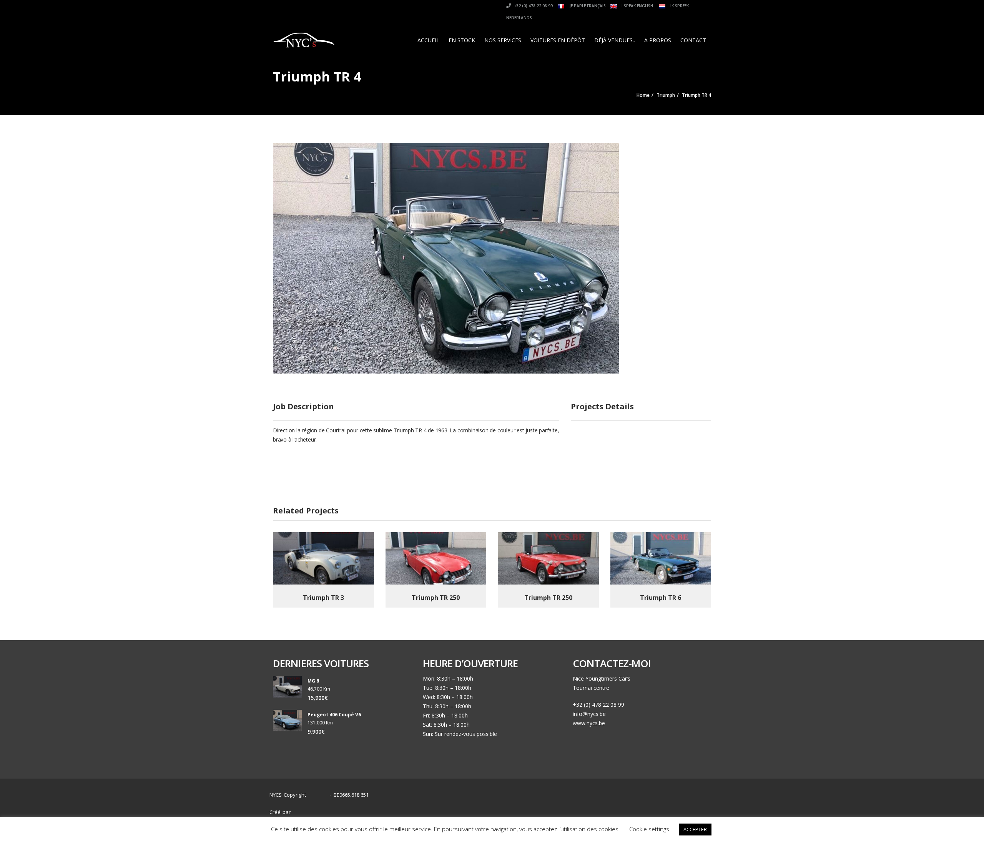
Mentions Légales (687, 808)
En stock (462, 40)
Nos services (502, 40)
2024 (319, 795)
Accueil (428, 40)
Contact (693, 40)
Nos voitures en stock (555, 808)
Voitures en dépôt (557, 40)
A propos (657, 40)
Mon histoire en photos (491, 808)
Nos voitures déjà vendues (624, 808)
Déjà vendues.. (614, 40)
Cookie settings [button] (649, 829)
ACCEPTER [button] (695, 829)
